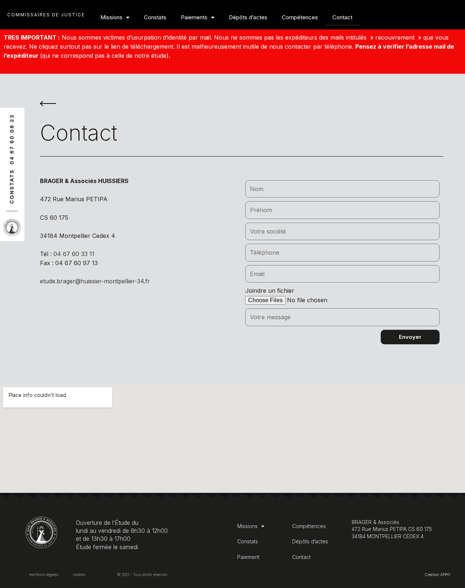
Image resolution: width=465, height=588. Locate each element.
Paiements (194, 17)
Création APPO (437, 574)
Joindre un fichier (269, 290)
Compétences (300, 17)
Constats (155, 17)
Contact (342, 17)
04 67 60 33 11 (73, 253)
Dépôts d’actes (248, 17)
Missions (111, 17)
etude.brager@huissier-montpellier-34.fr (95, 281)
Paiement (248, 557)
